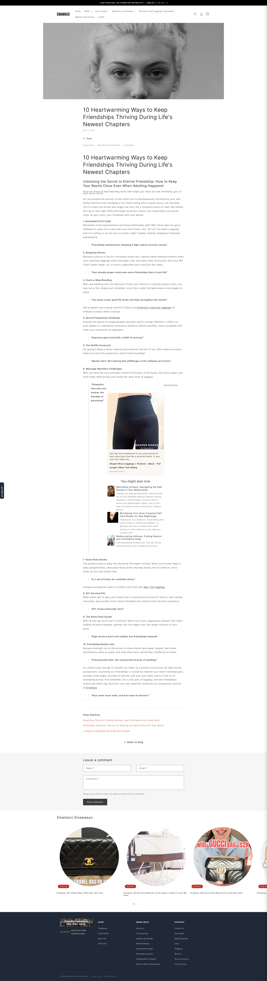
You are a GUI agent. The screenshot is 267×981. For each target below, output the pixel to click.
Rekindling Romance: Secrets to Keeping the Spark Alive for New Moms (123, 725)
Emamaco (91, 687)
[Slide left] (127, 904)
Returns (178, 954)
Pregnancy (102, 928)
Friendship (129, 145)
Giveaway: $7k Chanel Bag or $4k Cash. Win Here (79, 893)
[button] (87, 11)
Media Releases (142, 943)
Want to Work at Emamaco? (148, 964)
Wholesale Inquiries (144, 954)
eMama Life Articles (144, 938)
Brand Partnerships (144, 948)
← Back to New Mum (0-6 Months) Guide (106, 731)
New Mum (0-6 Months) (109, 145)
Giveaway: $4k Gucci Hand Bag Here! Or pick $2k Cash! (216, 893)
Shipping (178, 948)
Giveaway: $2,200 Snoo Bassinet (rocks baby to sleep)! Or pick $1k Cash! (155, 894)
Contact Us (179, 928)
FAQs (177, 943)
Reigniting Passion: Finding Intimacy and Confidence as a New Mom (121, 720)
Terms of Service (181, 959)
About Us (140, 928)
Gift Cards (102, 943)
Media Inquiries (181, 938)
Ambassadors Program (146, 959)
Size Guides (179, 933)
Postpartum (88, 145)
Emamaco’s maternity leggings (154, 307)
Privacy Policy (180, 964)
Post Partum (103, 933)
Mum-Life (102, 938)
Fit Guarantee (142, 933)
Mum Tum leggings (154, 587)
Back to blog (135, 742)
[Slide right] (140, 904)
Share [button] (89, 138)
